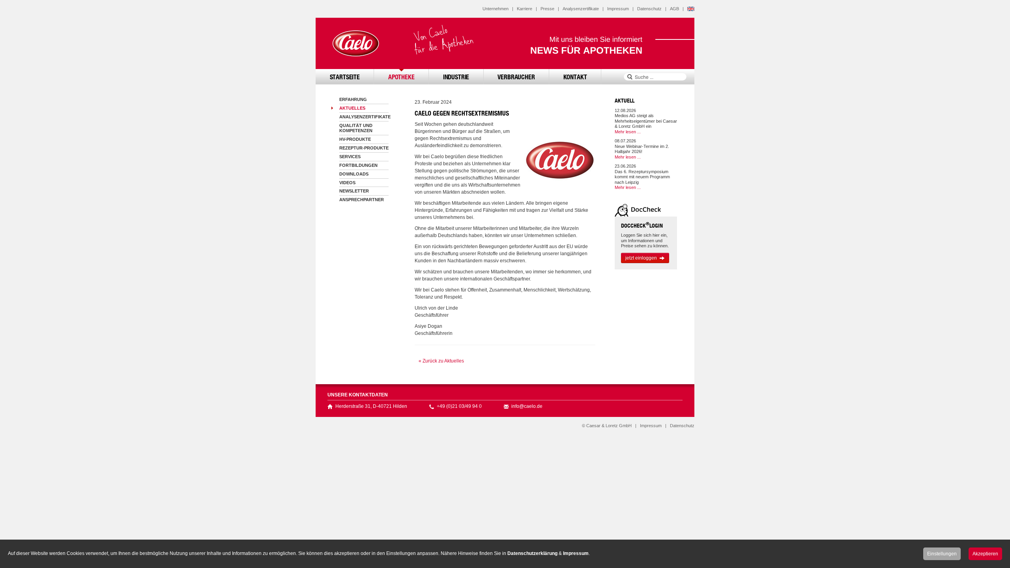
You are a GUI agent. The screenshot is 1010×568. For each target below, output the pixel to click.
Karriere (524, 8)
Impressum (618, 8)
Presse (547, 8)
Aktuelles (352, 108)
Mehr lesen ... (628, 131)
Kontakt (575, 77)
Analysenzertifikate (581, 8)
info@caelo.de (526, 406)
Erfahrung (353, 99)
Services (350, 156)
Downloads (353, 174)
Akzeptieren (985, 554)
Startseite (345, 77)
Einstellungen (942, 554)
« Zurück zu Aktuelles (441, 361)
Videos (347, 182)
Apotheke (401, 77)
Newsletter (354, 191)
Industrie (456, 77)
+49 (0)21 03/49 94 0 (459, 406)
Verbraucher (516, 77)
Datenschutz (649, 8)
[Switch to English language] (690, 8)
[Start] (355, 43)
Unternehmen (496, 8)
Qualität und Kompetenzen (355, 128)
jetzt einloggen (641, 258)
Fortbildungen (358, 165)
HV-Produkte (355, 139)
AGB (674, 8)
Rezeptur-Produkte (364, 148)
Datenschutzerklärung (532, 553)
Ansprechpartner (361, 199)
